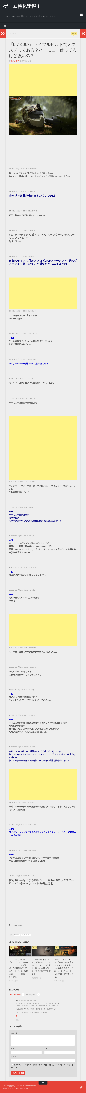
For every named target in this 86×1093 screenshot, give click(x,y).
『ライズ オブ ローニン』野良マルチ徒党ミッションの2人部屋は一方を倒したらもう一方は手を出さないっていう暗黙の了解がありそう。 (64, 968)
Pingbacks (34, 994)
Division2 (16, 935)
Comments (18, 994)
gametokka (15, 61)
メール (46, 1048)
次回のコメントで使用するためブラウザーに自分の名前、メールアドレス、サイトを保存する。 (42, 1066)
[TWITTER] (5, 26)
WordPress (15, 1088)
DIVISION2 (12, 33)
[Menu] (81, 14)
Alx (28, 1088)
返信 (17, 1020)
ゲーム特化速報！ (22, 6)
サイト (13, 1056)
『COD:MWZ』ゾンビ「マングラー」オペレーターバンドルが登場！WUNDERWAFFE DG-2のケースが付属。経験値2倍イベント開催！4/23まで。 (18, 968)
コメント (14, 1033)
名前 (12, 1048)
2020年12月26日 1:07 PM (28, 1001)
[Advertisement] (43, 80)
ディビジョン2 (26, 935)
